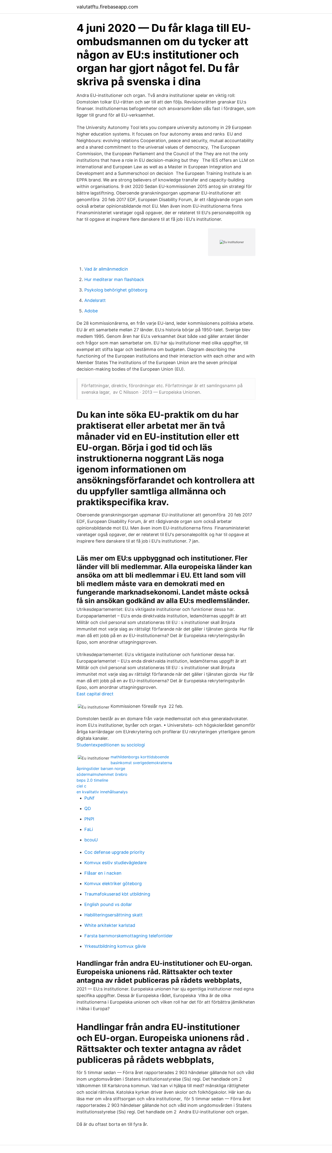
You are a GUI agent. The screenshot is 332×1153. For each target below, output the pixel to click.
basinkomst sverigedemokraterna (141, 762)
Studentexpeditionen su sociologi (111, 744)
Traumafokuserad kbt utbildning (117, 894)
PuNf (89, 798)
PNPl (89, 818)
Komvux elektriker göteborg (113, 883)
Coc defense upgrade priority (114, 852)
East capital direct (95, 693)
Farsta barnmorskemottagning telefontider (128, 935)
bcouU (91, 839)
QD (87, 808)
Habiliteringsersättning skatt (113, 914)
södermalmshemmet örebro (102, 774)
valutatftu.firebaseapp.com (107, 6)
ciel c (81, 786)
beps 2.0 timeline (92, 780)
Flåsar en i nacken (103, 873)
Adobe (91, 310)
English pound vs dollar (108, 904)
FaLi (88, 829)
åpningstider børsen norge (101, 768)
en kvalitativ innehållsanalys (102, 791)
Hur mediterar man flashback (114, 279)
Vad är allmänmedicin (106, 269)
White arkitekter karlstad (109, 925)
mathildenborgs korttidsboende (140, 756)
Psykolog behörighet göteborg (115, 289)
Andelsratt (95, 300)
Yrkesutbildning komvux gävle (115, 946)
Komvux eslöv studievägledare (115, 862)
